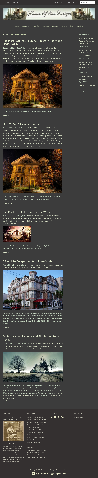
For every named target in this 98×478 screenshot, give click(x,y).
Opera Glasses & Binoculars (35, 442)
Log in (56, 2)
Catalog (37, 26)
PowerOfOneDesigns (54, 141)
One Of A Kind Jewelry (33, 440)
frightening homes (18, 133)
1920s (55, 128)
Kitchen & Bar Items (33, 427)
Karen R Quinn (23, 56)
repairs (5, 143)
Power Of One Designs (37, 141)
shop (20, 143)
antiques (19, 50)
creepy (30, 265)
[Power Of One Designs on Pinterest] (58, 417)
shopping (27, 143)
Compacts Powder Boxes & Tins (36, 422)
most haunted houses (52, 56)
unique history (9, 61)
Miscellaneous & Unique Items (36, 432)
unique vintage (21, 61)
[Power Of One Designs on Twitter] (51, 417)
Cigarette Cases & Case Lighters (37, 419)
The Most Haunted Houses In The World (27, 212)
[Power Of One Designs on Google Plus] (62, 417)
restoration (6, 58)
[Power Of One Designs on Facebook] (55, 417)
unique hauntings (56, 58)
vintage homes (49, 61)
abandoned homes (35, 48)
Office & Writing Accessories (35, 437)
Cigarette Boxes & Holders (35, 417)
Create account (65, 2)
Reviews (64, 26)
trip (22, 58)
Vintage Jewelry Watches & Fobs (37, 457)
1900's (48, 128)
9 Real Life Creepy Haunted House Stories (28, 261)
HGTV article (40, 53)
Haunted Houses (20, 136)
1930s (5, 130)
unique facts (44, 58)
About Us (46, 26)
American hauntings (50, 48)
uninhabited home (31, 58)
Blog (71, 26)
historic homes (52, 53)
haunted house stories (44, 50)
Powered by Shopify (62, 470)
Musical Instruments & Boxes (35, 435)
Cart (76, 2)
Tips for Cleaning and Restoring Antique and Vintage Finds (86, 41)
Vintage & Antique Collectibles (36, 455)
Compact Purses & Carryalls (35, 425)
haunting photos (28, 53)
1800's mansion (38, 128)
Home (17, 26)
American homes (8, 50)
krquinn (32, 56)
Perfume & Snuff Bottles (34, 445)
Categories (26, 26)
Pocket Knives (31, 447)
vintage (39, 61)
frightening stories (24, 218)
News (5, 34)
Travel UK (15, 58)
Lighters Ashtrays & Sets (34, 430)
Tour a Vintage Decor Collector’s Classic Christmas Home (86, 53)
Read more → (7, 115)
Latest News (7, 413)
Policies (55, 26)
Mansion (40, 56)
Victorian (31, 61)
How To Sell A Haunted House (21, 124)
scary (13, 349)
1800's (29, 128)
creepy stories (39, 216)
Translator (79, 26)
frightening (6, 133)
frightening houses (32, 133)
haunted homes (29, 50)
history (61, 53)
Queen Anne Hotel (43, 267)
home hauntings (10, 56)
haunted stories (15, 53)
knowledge (52, 138)
